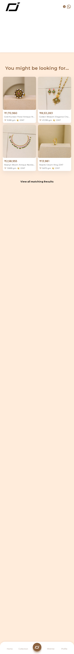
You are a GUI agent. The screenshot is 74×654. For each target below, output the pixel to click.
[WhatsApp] (69, 6)
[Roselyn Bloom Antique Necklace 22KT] (19, 141)
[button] (64, 648)
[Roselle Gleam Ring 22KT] (54, 141)
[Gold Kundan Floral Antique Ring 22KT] (19, 93)
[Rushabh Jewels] (13, 6)
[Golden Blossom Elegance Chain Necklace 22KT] (54, 93)
